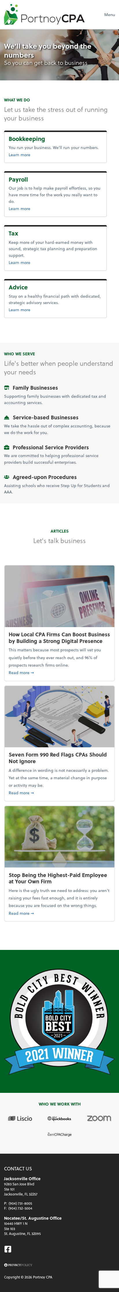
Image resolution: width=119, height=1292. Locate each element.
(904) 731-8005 (20, 1203)
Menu (109, 15)
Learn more (38, 154)
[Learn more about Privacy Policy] (18, 1265)
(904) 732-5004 (20, 1208)
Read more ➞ (59, 672)
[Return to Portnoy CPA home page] (44, 14)
